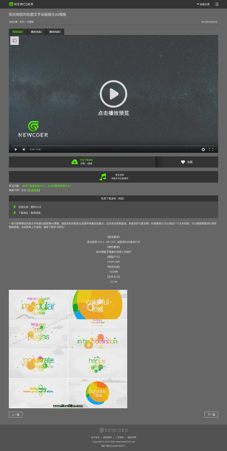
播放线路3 (55, 31)
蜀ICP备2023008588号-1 (113, 445)
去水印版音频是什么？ (60, 185)
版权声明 (132, 437)
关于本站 (95, 437)
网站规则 (107, 437)
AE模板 (30, 21)
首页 (22, 21)
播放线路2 (36, 31)
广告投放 (119, 437)
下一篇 (211, 414)
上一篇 (15, 414)
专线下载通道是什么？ (34, 185)
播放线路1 (18, 31)
